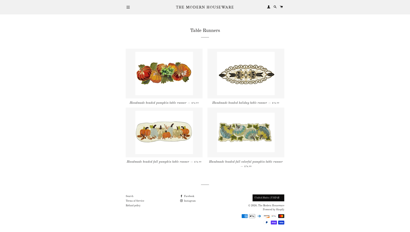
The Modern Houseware (205, 7)
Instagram (189, 201)
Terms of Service (135, 201)
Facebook (188, 196)
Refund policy (133, 205)
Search (129, 196)
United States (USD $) (267, 198)
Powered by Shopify (273, 209)
